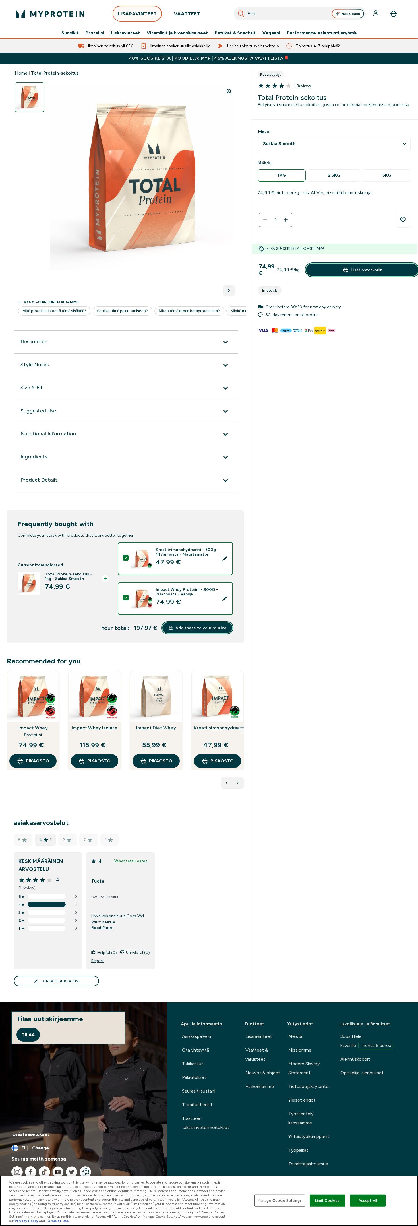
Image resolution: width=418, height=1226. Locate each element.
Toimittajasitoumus (308, 1163)
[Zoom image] (228, 91)
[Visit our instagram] (17, 1172)
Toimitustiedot (197, 1104)
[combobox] (300, 13)
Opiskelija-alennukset (362, 1072)
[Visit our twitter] (71, 1172)
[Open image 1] (29, 97)
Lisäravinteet (125, 33)
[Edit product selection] (225, 558)
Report (97, 960)
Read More (102, 927)
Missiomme (299, 1050)
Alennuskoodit (355, 1059)
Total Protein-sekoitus (55, 73)
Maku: (264, 131)
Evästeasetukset (31, 1134)
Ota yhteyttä (195, 1050)
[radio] (282, 175)
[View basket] (393, 13)
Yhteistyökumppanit (308, 1136)
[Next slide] (242, 733)
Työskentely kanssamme (300, 1118)
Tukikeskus (193, 1063)
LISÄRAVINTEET (137, 14)
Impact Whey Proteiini (33, 731)
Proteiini (95, 33)
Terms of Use (57, 1221)
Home (21, 73)
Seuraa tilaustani (198, 1091)
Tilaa (28, 1034)
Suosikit (70, 33)
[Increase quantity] (286, 220)
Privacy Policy (26, 1221)
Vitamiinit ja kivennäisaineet (177, 33)
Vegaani (271, 33)
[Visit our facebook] (30, 1172)
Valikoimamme (259, 1086)
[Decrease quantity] (265, 220)
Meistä (295, 1036)
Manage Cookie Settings (280, 1200)
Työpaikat (298, 1150)
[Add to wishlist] (403, 220)
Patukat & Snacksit (235, 33)
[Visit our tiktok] (44, 1172)
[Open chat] (85, 1172)
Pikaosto (37, 760)
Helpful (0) (107, 952)
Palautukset (194, 1077)
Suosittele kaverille (365, 1041)
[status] (276, 220)
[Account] (376, 14)
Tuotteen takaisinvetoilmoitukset (205, 1123)
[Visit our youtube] (58, 1172)
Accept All (368, 1200)
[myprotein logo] (50, 13)
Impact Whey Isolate (94, 727)
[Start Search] (241, 13)
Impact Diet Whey (156, 727)
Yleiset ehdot (302, 1100)
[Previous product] (226, 783)
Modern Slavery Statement (304, 1068)
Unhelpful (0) (138, 952)
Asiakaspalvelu (196, 1036)
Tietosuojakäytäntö (308, 1086)
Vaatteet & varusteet (256, 1055)
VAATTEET (187, 14)
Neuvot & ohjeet (262, 1072)
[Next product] (238, 783)
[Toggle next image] (229, 290)
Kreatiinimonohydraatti (217, 727)
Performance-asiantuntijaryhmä (322, 33)
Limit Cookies (327, 1200)
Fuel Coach (351, 14)
